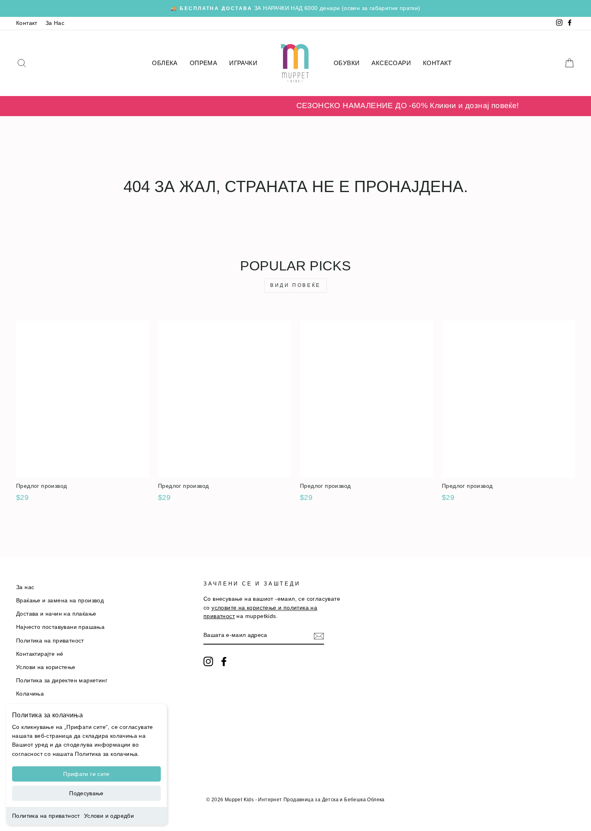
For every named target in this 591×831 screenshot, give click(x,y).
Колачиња (30, 694)
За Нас (54, 23)
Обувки (346, 62)
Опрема (203, 62)
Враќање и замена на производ (60, 601)
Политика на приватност (46, 816)
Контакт (26, 23)
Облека (164, 62)
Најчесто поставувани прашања (60, 627)
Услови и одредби (109, 816)
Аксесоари (391, 62)
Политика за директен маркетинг (61, 680)
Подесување (86, 793)
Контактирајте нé (39, 654)
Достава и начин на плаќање (56, 614)
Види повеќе (295, 285)
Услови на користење (46, 667)
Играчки (243, 62)
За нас (25, 587)
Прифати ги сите (86, 774)
